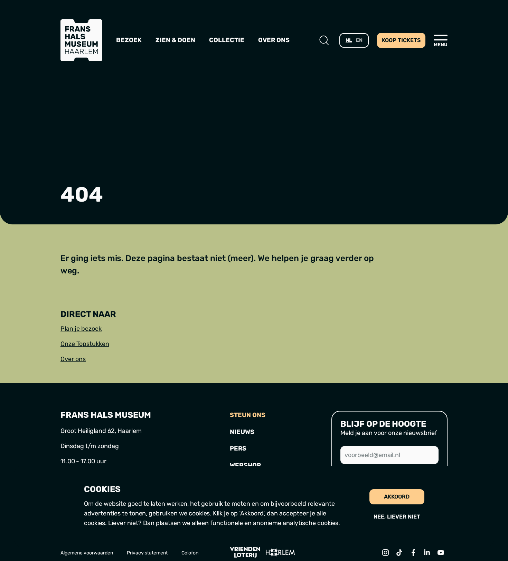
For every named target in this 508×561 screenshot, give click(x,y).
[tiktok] (399, 552)
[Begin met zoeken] (324, 40)
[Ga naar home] (81, 40)
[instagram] (385, 552)
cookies (199, 513)
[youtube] (441, 552)
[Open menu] (441, 40)
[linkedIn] (427, 552)
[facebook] (413, 552)
